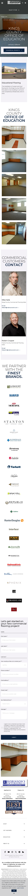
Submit (14, 737)
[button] (14, 665)
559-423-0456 (7, 797)
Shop (5, 824)
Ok (14, 890)
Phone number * (5, 670)
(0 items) (25, 2)
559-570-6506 (20, 797)
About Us (6, 843)
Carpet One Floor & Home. (16, 855)
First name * (4, 636)
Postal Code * (4, 690)
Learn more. (20, 888)
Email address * (5, 680)
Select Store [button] (13, 10)
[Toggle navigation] (2, 3)
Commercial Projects (13, 50)
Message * (3, 709)
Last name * (4, 646)
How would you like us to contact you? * (11, 661)
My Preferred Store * (6, 700)
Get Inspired (7, 830)
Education (6, 837)
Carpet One (4, 16)
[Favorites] (22, 3)
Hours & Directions (7, 798)
